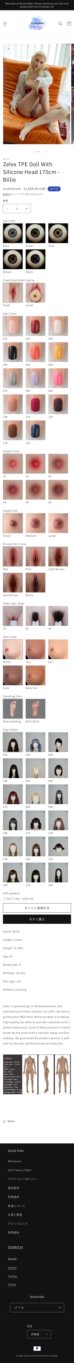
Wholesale (14, 1161)
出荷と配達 (15, 1214)
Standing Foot (12, 696)
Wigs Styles (10, 729)
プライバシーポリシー (22, 1179)
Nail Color (10, 313)
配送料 (6, 194)
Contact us (15, 1247)
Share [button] (11, 1121)
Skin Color (10, 637)
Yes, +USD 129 (24, 899)
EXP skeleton (11, 893)
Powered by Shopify (47, 1355)
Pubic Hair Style (13, 603)
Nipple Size (10, 510)
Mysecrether (30, 1355)
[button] (5, 23)
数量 (5, 200)
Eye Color (9, 221)
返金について (16, 1206)
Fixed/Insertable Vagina (19, 280)
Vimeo (12, 1284)
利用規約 (13, 1197)
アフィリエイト (18, 1223)
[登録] (59, 1307)
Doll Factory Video (19, 1170)
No (9, 899)
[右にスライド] (45, 151)
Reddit (12, 1268)
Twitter (12, 1276)
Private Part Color (15, 544)
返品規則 (13, 1188)
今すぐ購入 (37, 919)
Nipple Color (11, 451)
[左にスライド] (28, 151)
